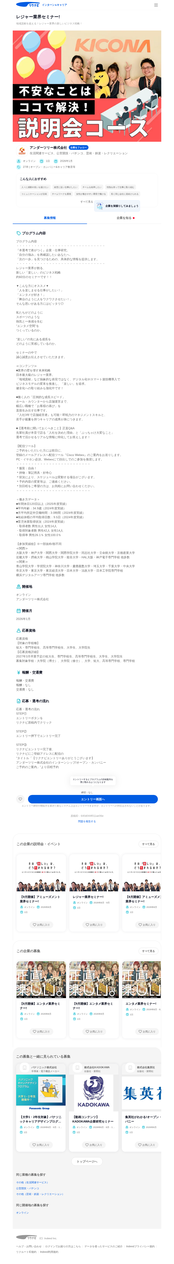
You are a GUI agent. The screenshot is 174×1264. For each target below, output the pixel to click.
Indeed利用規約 (49, 1251)
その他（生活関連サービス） (32, 1182)
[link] (25, 1068)
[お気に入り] (20, 799)
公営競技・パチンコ (27, 1188)
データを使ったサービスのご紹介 (103, 1246)
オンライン (22, 1212)
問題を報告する (87, 821)
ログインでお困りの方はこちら (63, 1246)
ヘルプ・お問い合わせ (29, 1246)
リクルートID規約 (26, 1251)
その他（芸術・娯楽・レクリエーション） (40, 1194)
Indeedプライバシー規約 (140, 1246)
